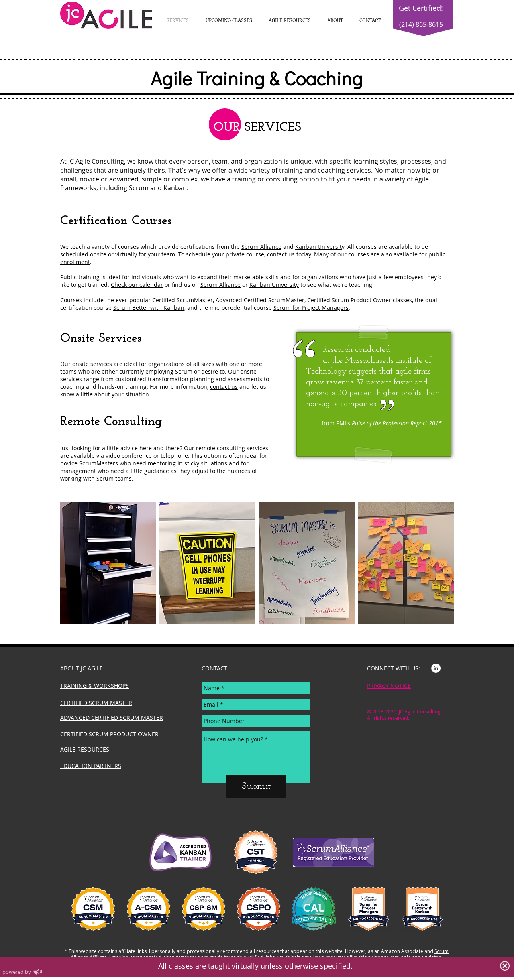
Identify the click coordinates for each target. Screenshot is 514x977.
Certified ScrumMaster (182, 300)
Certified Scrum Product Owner (349, 300)
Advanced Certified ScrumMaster (260, 300)
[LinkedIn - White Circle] (436, 668)
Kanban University (319, 246)
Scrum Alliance (261, 246)
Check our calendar (137, 284)
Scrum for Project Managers (311, 307)
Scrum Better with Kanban (148, 307)
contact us (281, 254)
